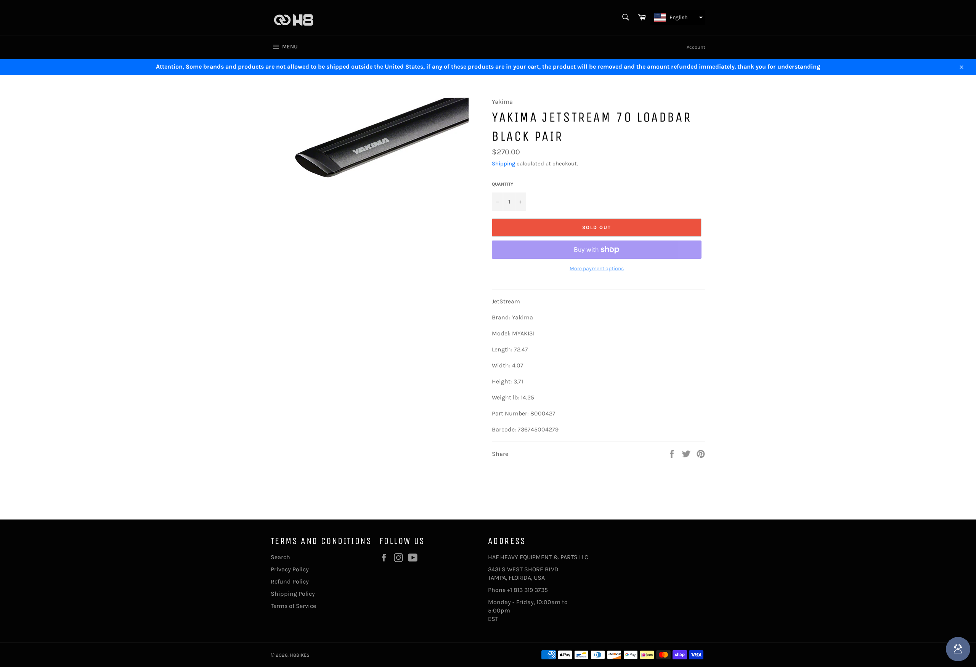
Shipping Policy (293, 593)
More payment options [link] (597, 268)
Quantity (502, 184)
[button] (677, 17)
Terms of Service (293, 605)
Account (696, 47)
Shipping (503, 163)
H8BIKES (300, 655)
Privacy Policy (290, 569)
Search (280, 557)
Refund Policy (290, 581)
